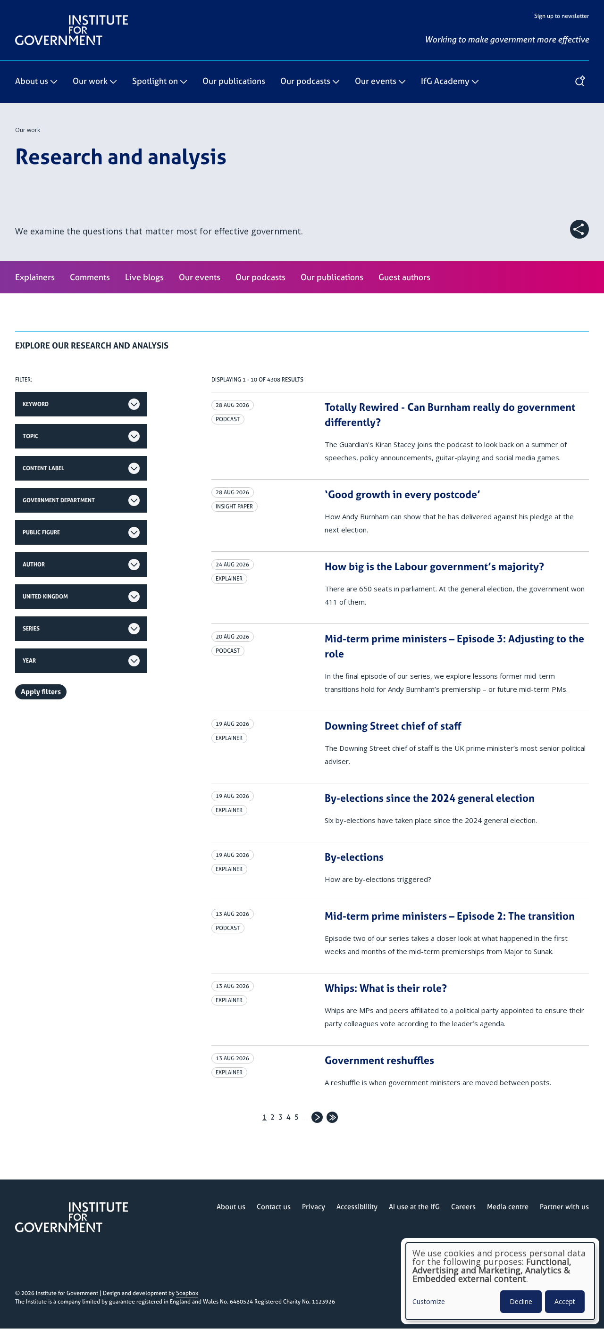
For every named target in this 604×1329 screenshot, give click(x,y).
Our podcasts (305, 81)
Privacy (313, 1207)
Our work (90, 81)
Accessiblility (357, 1207)
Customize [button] (428, 1302)
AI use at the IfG (414, 1207)
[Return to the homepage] (71, 19)
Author (34, 564)
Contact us (274, 1207)
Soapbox (187, 1293)
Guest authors (404, 277)
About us (31, 81)
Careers (463, 1207)
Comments (90, 277)
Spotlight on (155, 81)
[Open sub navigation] (54, 82)
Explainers (35, 277)
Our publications (233, 81)
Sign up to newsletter (561, 16)
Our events (375, 81)
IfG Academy (445, 81)
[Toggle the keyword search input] (579, 81)
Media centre (507, 1207)
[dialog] (500, 1281)
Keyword (36, 404)
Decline (521, 1301)
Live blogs (144, 277)
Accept (564, 1301)
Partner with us (564, 1207)
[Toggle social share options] (579, 229)
